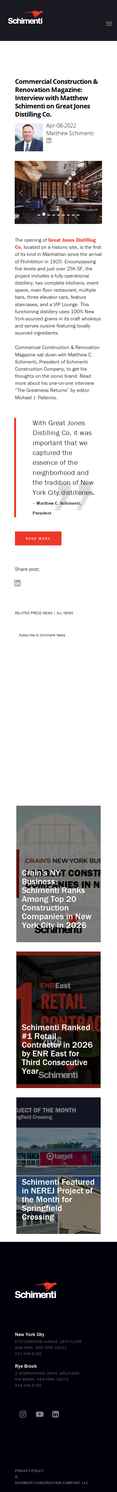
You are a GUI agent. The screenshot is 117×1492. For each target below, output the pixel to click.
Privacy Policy (29, 1471)
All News (65, 612)
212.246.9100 (28, 1353)
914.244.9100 (28, 1385)
